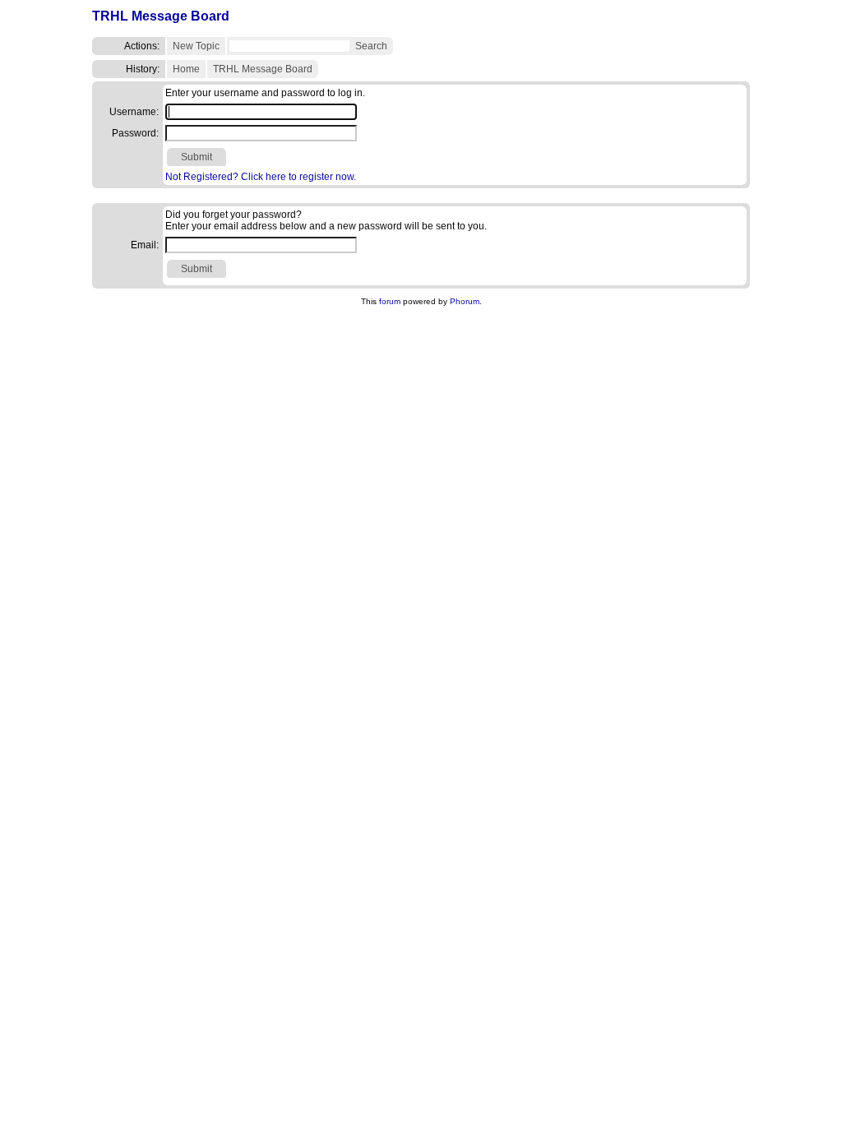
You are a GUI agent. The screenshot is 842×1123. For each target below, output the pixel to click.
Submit (196, 157)
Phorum (464, 301)
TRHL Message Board (160, 16)
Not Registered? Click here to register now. (260, 177)
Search (371, 46)
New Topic (196, 46)
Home (186, 69)
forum (389, 301)
